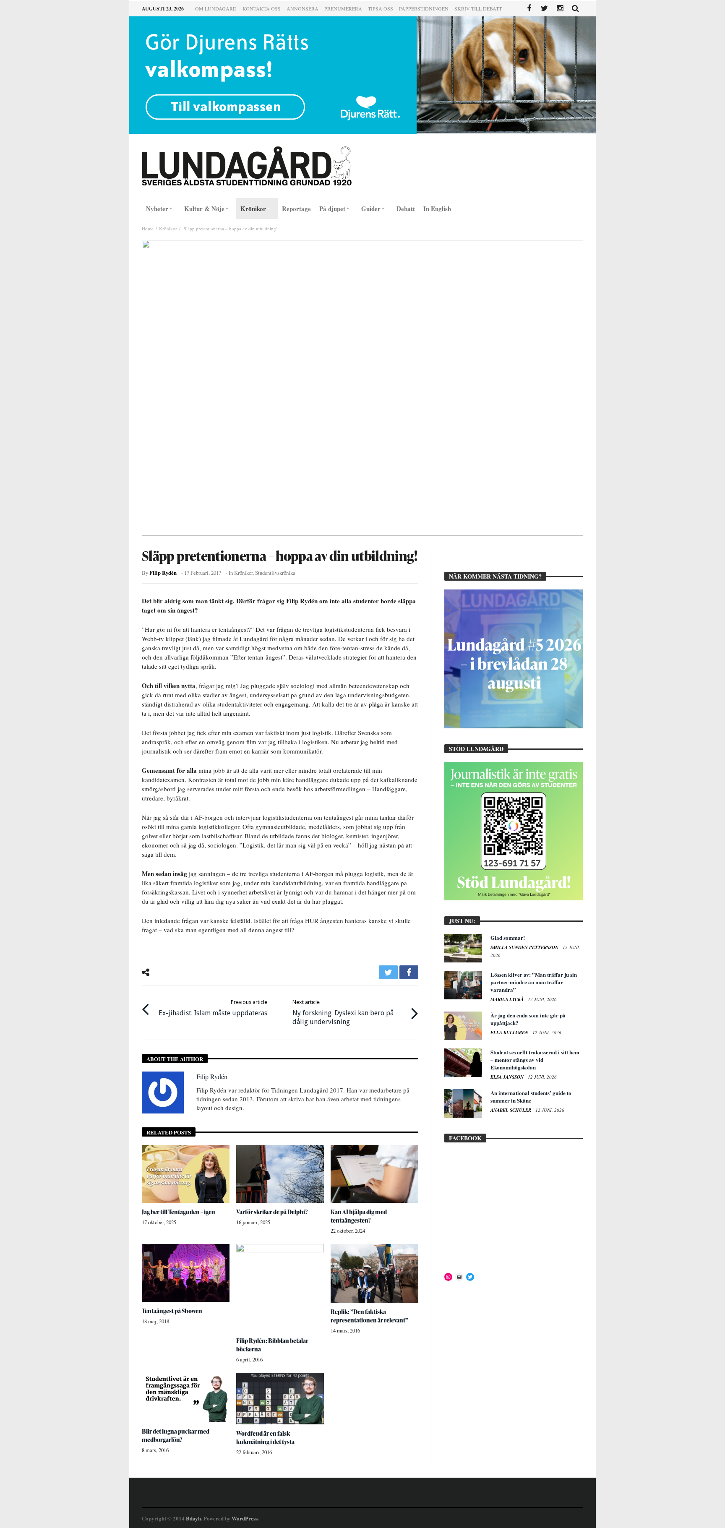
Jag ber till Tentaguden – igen (178, 1212)
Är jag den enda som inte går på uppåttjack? (528, 1019)
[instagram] (560, 8)
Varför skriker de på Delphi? (272, 1212)
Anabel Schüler (511, 1110)
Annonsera (302, 8)
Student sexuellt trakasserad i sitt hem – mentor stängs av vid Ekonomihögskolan (534, 1059)
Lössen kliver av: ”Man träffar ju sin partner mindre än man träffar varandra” (533, 981)
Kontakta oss (262, 8)
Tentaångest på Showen (172, 1311)
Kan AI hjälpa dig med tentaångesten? (359, 1216)
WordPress (245, 1518)
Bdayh (193, 1518)
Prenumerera (343, 8)
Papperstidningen (424, 8)
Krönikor (168, 228)
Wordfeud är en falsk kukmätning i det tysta (265, 1437)
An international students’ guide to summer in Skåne (530, 1096)
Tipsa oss (380, 8)
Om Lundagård (216, 8)
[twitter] (388, 972)
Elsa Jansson (507, 1077)
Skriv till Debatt (478, 8)
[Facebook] (529, 8)
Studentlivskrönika (275, 572)
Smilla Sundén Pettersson (525, 947)
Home (148, 228)
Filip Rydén (163, 572)
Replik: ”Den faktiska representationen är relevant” (369, 1316)
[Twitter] (544, 8)
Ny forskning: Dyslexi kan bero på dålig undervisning (343, 1012)
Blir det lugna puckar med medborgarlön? (175, 1435)
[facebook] (408, 972)
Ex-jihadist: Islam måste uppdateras (213, 1008)
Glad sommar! (507, 937)
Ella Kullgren (509, 1032)
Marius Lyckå (507, 999)
